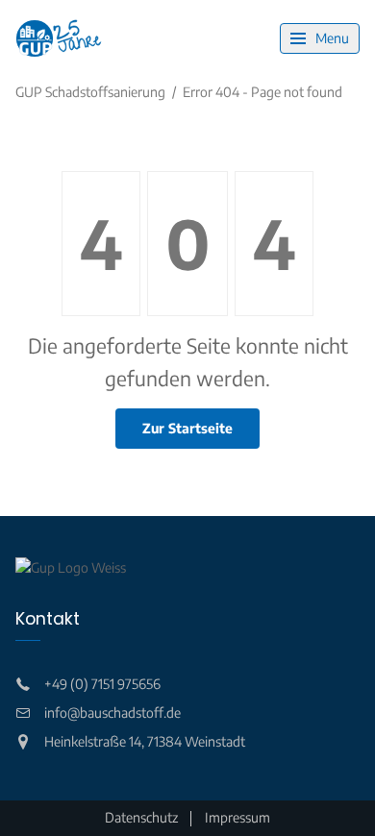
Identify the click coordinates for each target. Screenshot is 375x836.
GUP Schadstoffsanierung (90, 92)
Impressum (237, 817)
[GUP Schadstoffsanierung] (58, 38)
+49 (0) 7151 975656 (102, 684)
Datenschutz (141, 817)
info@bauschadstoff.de (112, 712)
